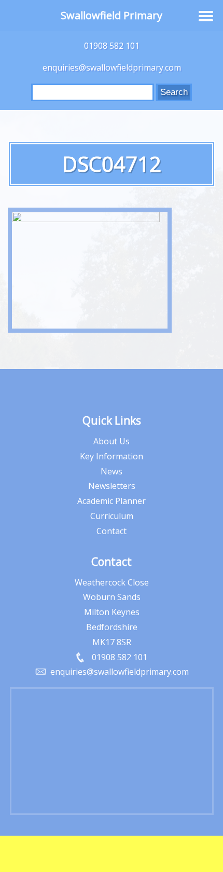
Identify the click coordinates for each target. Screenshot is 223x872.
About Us (111, 441)
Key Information (111, 456)
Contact (111, 531)
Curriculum (111, 516)
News (111, 471)
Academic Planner (111, 501)
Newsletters (111, 486)
